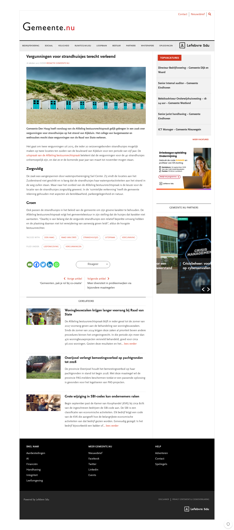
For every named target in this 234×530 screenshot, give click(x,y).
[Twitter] (43, 265)
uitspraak (110, 238)
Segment (162, 219)
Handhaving (33, 469)
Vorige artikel (74, 279)
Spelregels (161, 464)
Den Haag (49, 238)
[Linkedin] (50, 265)
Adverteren (161, 453)
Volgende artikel (96, 279)
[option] (184, 255)
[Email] (30, 265)
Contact (182, 14)
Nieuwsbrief (198, 14)
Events (92, 475)
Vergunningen (73, 247)
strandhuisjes (90, 238)
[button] (203, 289)
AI (27, 458)
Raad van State (68, 238)
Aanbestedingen (35, 453)
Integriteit (32, 475)
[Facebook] (36, 265)
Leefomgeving (51, 247)
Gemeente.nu (48, 28)
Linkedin (93, 469)
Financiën (32, 464)
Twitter (92, 464)
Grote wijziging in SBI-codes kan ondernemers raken (102, 396)
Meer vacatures (200, 140)
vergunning (128, 238)
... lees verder (129, 344)
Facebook (93, 458)
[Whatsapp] (56, 265)
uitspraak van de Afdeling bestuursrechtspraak (53, 155)
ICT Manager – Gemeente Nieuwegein (179, 129)
